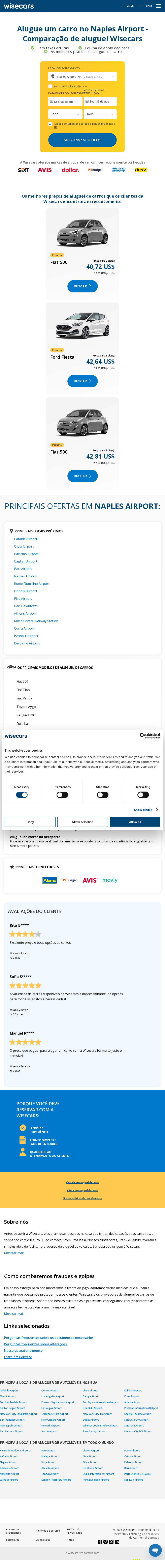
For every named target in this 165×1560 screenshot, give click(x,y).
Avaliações (43, 1539)
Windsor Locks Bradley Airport (100, 1425)
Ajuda (130, 6)
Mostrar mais (14, 1253)
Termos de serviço (48, 1530)
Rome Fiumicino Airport (32, 583)
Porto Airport (132, 1450)
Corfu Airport (24, 628)
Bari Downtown (26, 606)
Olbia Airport (24, 546)
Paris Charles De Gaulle (137, 1474)
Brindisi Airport (25, 591)
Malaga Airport (50, 1456)
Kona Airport (131, 1396)
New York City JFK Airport (97, 1414)
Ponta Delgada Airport (96, 1479)
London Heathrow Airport (56, 1479)
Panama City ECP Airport (138, 1431)
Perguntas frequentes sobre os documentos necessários (49, 1337)
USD (149, 6)
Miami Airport (8, 1396)
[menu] (158, 6)
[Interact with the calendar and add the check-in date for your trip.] (65, 101)
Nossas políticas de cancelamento (82, 1198)
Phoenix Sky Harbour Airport (57, 1402)
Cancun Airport (50, 1474)
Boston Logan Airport (12, 1408)
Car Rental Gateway (146, 1537)
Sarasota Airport (134, 1425)
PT (140, 6)
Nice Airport (90, 1456)
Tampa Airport (91, 1396)
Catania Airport (25, 539)
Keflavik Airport (9, 1456)
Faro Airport (48, 1450)
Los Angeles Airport (52, 1396)
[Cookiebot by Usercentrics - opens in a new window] (142, 736)
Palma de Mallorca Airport (15, 1450)
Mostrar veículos (82, 140)
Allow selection (82, 822)
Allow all (135, 822)
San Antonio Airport (11, 1431)
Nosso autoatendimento (23, 1350)
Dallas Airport (91, 1419)
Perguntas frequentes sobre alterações (35, 1344)
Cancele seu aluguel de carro (82, 1182)
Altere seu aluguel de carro (82, 1190)
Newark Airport (50, 1425)
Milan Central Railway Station (36, 621)
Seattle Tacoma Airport (138, 1414)
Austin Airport (49, 1431)
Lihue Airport (90, 1390)
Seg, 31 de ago (99, 101)
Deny (30, 822)
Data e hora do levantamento (68, 93)
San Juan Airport (133, 1479)
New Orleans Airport (53, 1419)
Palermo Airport (26, 554)
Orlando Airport (9, 1390)
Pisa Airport (23, 598)
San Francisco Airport (12, 1419)
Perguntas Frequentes (13, 1531)
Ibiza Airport (48, 1462)
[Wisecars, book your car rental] (19, 6)
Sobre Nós (12, 1539)
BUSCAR (80, 286)
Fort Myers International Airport (101, 1402)
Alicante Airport (50, 1468)
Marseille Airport (9, 1474)
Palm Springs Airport (95, 1431)
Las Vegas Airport (51, 1408)
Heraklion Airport (93, 1468)
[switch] (62, 795)
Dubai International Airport (98, 1474)
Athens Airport (25, 613)
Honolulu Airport (92, 1408)
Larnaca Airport (9, 1479)
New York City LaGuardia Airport (18, 1414)
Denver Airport (50, 1390)
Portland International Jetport (141, 1408)
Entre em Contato (18, 1357)
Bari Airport (23, 569)
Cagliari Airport (25, 561)
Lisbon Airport (91, 1450)
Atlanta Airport (133, 1402)
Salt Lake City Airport (136, 1419)
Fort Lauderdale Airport (13, 1402)
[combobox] (51, 114)
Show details (143, 809)
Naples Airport (25, 576)
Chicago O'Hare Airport (54, 1414)
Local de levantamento (64, 68)
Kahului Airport (132, 1390)
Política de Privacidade (74, 1531)
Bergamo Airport (27, 643)
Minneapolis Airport (11, 1425)
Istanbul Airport (26, 636)
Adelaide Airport (9, 1468)
